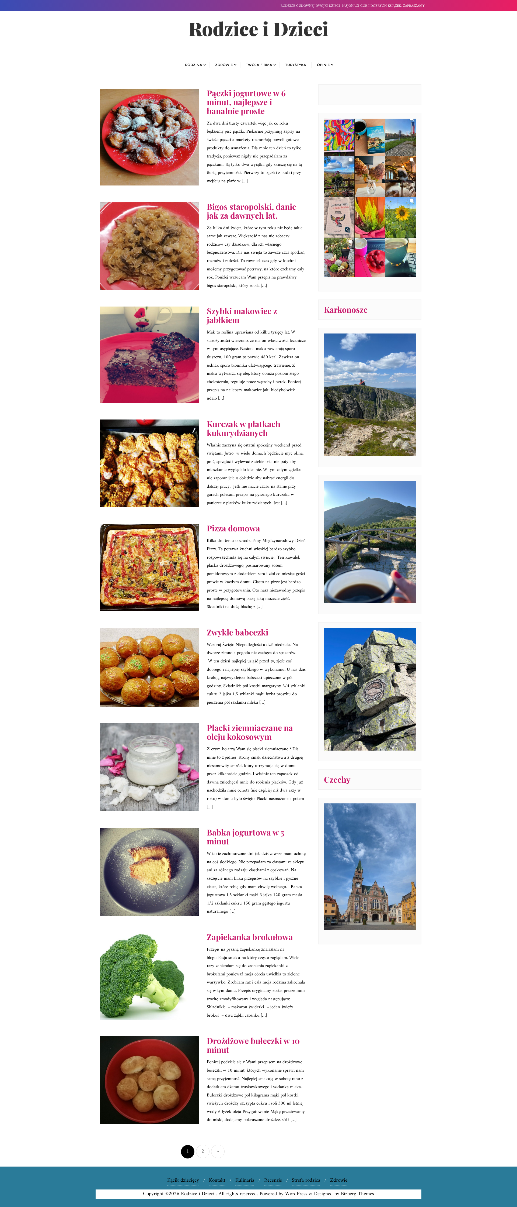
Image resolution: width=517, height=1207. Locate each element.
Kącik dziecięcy (183, 1180)
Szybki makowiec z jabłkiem (242, 315)
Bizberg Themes (357, 1193)
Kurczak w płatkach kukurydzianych (243, 428)
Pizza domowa (233, 528)
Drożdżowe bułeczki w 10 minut (253, 1045)
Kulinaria (244, 1180)
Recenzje (273, 1180)
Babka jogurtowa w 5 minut (245, 837)
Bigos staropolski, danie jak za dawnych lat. (251, 211)
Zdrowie (338, 1180)
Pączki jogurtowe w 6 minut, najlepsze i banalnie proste (246, 102)
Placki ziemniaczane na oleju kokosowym (250, 732)
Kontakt (217, 1180)
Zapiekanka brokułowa (250, 936)
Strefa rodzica (306, 1180)
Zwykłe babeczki (237, 632)
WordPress (296, 1193)
